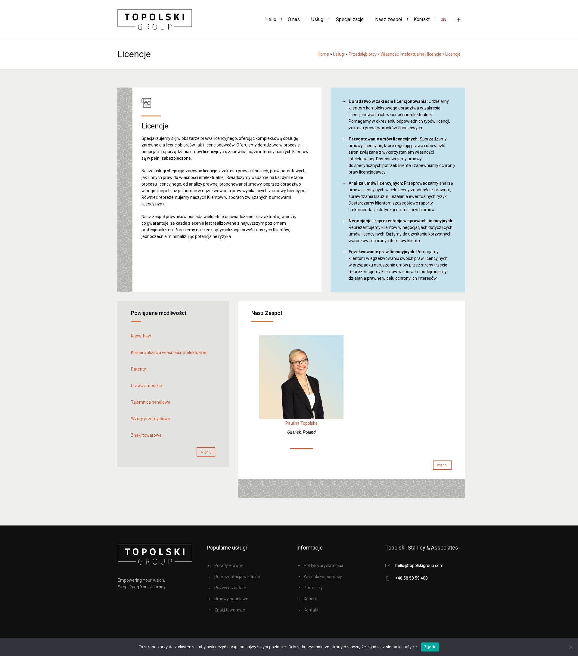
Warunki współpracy (323, 576)
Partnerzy (313, 587)
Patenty (138, 369)
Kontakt (311, 610)
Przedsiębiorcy (363, 54)
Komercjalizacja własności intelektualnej (169, 352)
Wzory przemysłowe (150, 418)
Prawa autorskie (146, 385)
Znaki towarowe (146, 435)
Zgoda (430, 646)
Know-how (141, 336)
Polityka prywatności (323, 565)
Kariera (310, 598)
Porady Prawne (229, 565)
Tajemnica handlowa (150, 402)
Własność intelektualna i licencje (411, 54)
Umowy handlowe (231, 598)
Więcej (205, 452)
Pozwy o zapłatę (230, 587)
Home (323, 54)
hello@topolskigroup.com (419, 565)
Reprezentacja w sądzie (237, 576)
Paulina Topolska (301, 423)
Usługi (339, 54)
